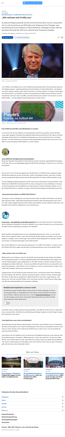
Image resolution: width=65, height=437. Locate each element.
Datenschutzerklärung (43, 295)
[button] (2, 3)
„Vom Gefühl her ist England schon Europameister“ (18, 158)
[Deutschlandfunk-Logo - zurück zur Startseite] (32, 3)
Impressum (5, 422)
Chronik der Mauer (32, 427)
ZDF (13, 427)
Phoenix (18, 427)
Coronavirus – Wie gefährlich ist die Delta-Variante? (18, 222)
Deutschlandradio (8, 414)
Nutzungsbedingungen (9, 419)
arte (23, 427)
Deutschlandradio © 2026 (10, 430)
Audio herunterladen (23, 37)
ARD (9, 427)
